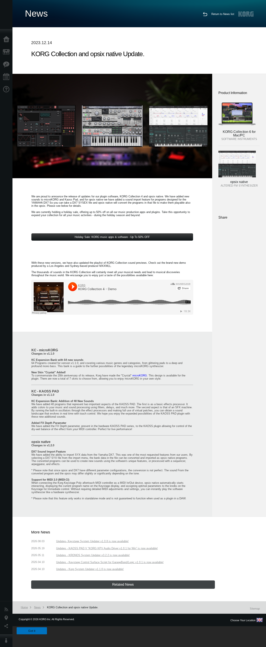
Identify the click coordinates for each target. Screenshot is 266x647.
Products (7, 52)
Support (7, 89)
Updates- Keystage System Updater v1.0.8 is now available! (92, 541)
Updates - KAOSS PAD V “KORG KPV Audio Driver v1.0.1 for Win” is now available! (107, 548)
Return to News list (222, 14)
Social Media (7, 626)
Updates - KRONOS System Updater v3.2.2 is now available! (93, 555)
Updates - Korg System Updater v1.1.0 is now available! (90, 569)
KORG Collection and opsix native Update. (72, 607)
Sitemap (255, 608)
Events (7, 77)
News (7, 609)
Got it (31, 630)
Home (7, 39)
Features (7, 64)
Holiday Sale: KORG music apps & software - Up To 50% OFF (112, 237)
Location (7, 618)
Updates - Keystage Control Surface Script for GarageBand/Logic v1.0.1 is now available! (110, 562)
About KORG (7, 641)
